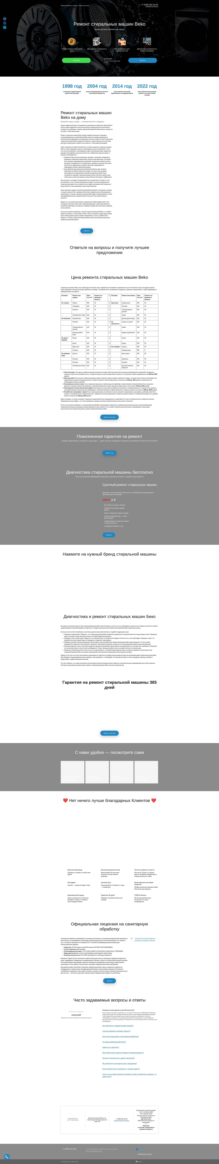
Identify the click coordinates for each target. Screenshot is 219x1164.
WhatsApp (76, 60)
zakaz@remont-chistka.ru (121, 1120)
